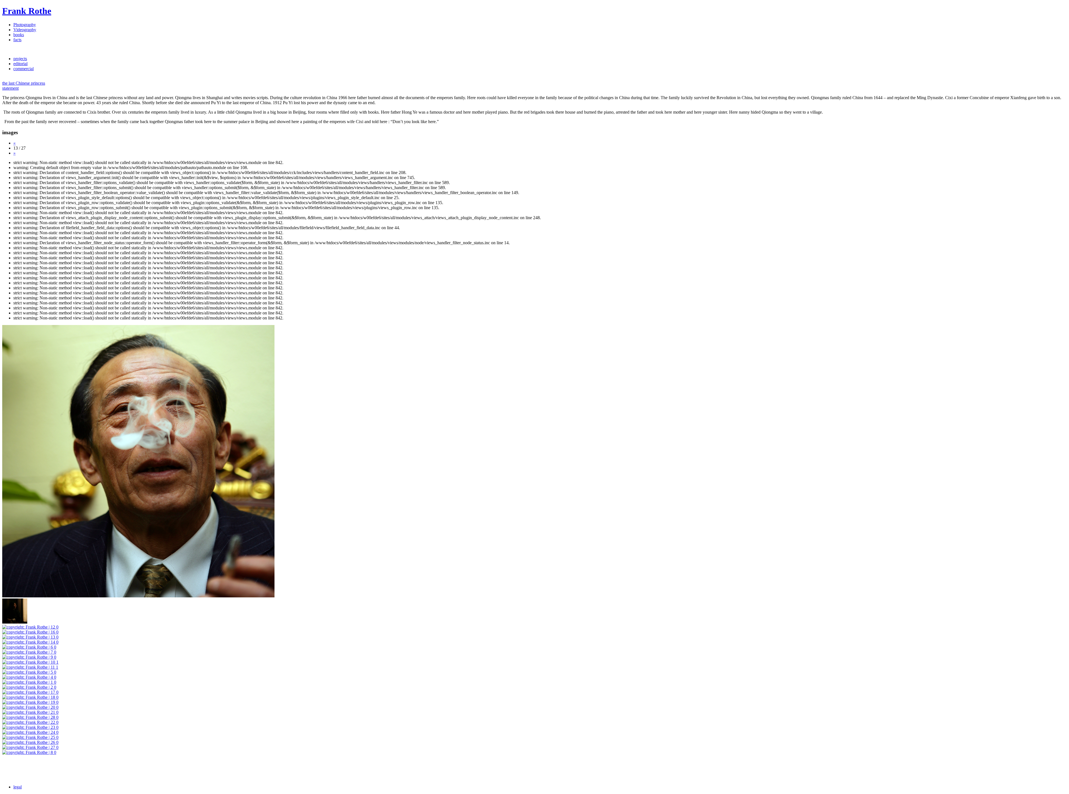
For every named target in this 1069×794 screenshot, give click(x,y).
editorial (20, 63)
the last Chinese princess (23, 83)
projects (20, 58)
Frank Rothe (26, 11)
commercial (23, 68)
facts (17, 39)
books (18, 34)
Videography (24, 29)
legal (17, 787)
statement (10, 88)
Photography (24, 24)
